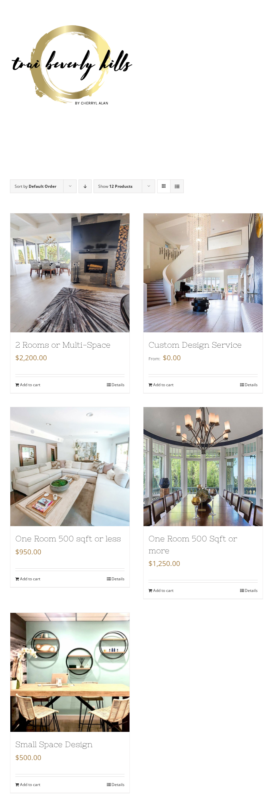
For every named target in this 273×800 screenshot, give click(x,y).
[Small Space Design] (70, 672)
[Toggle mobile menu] (259, 28)
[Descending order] (85, 186)
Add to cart (30, 385)
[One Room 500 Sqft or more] (203, 466)
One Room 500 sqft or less (68, 538)
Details (118, 385)
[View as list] (176, 186)
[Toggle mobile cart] (246, 28)
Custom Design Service (195, 344)
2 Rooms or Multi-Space (63, 344)
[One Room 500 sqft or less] (70, 466)
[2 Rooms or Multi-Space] (70, 272)
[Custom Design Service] (203, 272)
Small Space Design (54, 744)
